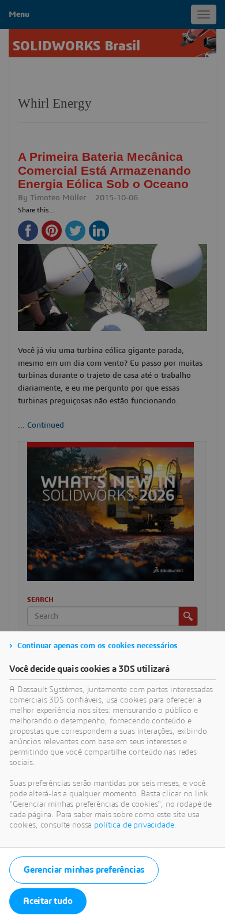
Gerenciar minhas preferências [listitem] (84, 869)
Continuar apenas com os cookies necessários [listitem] (97, 646)
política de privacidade (134, 825)
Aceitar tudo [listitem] (48, 901)
